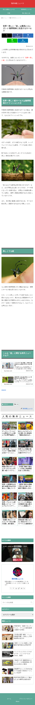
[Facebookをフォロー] (13, 588)
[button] (31, 602)
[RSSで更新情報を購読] (24, 588)
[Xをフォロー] (11, 588)
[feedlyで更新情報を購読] (21, 588)
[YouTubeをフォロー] (16, 588)
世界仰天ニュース (8, 404)
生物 (17, 404)
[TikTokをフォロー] (19, 588)
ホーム (9, 698)
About (17, 701)
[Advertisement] (17, 226)
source (3, 390)
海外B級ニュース (17, 579)
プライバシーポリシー (25, 698)
